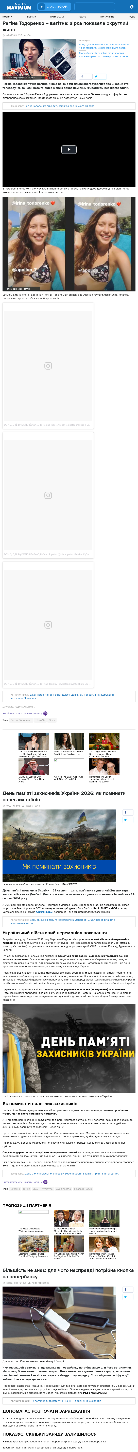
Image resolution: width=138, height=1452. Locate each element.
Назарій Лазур (33, 805)
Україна (15, 1189)
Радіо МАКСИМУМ (25, 706)
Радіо (132, 17)
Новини (7, 17)
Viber (45, 713)
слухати (57, 6)
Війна (26, 1189)
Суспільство (63, 1189)
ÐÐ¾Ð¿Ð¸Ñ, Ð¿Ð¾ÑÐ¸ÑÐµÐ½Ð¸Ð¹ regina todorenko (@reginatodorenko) (44, 424)
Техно (82, 17)
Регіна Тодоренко (21, 720)
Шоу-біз (31, 17)
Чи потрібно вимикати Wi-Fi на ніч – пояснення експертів (66, 1401)
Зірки (52, 720)
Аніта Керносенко (40, 1283)
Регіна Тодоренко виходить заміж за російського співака (59, 106)
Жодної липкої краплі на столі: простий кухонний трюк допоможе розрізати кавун (103, 55)
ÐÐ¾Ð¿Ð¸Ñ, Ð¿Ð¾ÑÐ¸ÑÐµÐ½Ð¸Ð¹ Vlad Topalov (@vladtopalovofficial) (42, 554)
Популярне (107, 17)
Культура (47, 1189)
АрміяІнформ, (44, 912)
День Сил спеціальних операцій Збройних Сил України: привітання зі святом (72, 1173)
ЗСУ (35, 1189)
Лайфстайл (57, 17)
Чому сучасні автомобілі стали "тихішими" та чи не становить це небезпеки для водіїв (104, 46)
